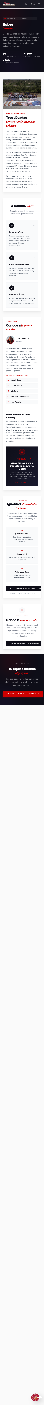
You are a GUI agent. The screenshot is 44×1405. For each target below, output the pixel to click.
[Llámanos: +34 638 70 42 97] (36, 1397)
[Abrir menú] (39, 4)
